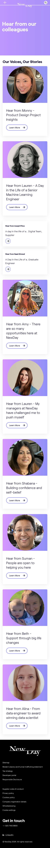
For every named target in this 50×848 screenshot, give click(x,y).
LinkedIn (9, 835)
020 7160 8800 (11, 826)
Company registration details (14, 802)
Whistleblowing (9, 806)
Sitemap (6, 763)
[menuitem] (25, 811)
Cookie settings (9, 810)
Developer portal (9, 775)
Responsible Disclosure (12, 779)
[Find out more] (25, 233)
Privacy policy (8, 793)
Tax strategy (8, 771)
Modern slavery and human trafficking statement (23, 767)
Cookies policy (9, 797)
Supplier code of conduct (13, 789)
